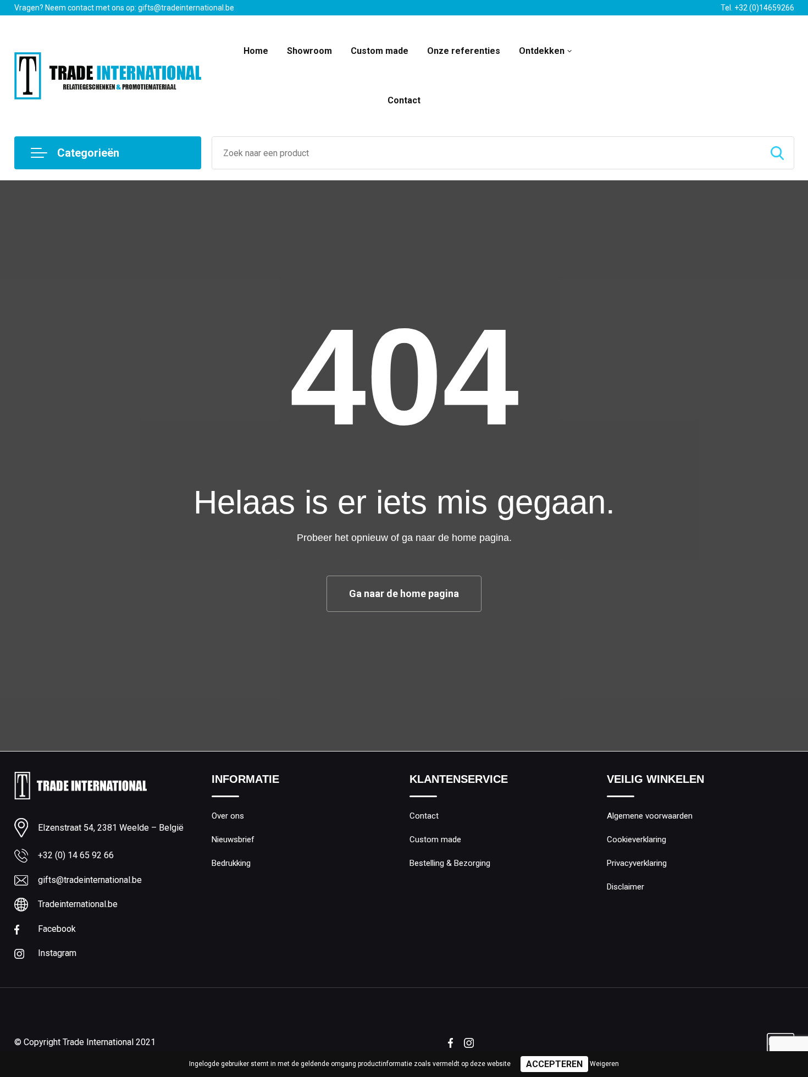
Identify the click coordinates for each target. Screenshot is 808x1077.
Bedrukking (231, 863)
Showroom (309, 51)
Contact (404, 100)
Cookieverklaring (636, 839)
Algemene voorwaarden (650, 816)
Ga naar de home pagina (404, 593)
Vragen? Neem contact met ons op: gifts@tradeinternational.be (124, 7)
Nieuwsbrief (233, 839)
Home (255, 51)
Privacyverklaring (637, 863)
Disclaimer (625, 887)
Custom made (379, 51)
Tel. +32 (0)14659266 (757, 7)
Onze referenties (463, 51)
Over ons (228, 816)
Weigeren (604, 1064)
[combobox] (486, 153)
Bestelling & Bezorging (449, 863)
